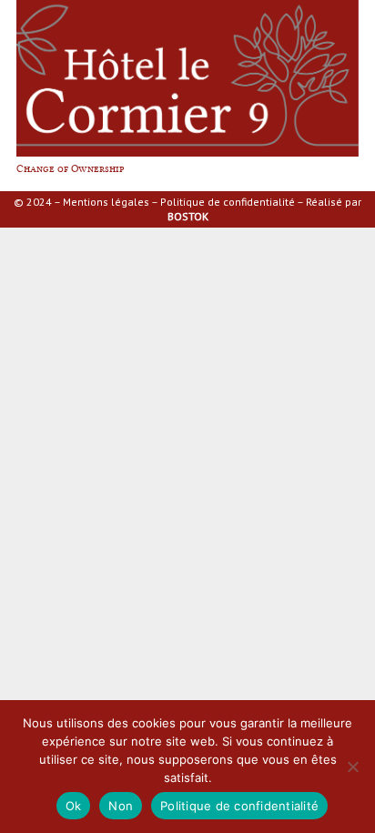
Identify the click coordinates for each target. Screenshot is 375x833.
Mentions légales (106, 201)
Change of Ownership (70, 168)
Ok (74, 805)
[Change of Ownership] (187, 7)
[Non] (352, 766)
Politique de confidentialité (227, 201)
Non (120, 805)
